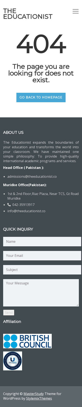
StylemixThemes (39, 398)
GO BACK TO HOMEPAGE (41, 97)
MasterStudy (34, 393)
